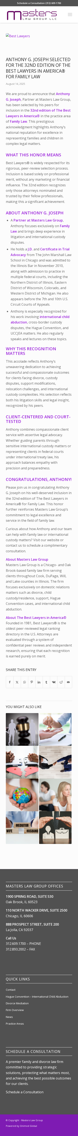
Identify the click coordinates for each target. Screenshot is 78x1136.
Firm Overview (15, 1010)
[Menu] (70, 14)
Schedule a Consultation (24, 1092)
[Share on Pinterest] (31, 682)
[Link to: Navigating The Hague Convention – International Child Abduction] (22, 795)
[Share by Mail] (68, 682)
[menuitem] (70, 14)
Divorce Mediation (17, 1003)
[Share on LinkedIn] (39, 682)
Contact (10, 990)
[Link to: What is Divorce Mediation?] (22, 827)
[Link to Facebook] (50, 1131)
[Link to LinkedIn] (56, 1131)
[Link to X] (63, 1131)
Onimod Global (28, 1125)
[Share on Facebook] (9, 682)
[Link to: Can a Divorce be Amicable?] (55, 762)
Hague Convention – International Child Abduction (37, 996)
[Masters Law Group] (32, 14)
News (9, 1017)
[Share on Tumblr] (46, 682)
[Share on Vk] (53, 682)
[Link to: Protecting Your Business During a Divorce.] (55, 827)
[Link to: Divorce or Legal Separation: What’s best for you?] (55, 795)
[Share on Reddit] (60, 682)
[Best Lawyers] (34, 44)
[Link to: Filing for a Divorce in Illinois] (22, 762)
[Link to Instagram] (69, 1131)
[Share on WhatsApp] (24, 682)
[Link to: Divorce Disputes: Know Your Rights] (55, 729)
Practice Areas (15, 1023)
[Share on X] (17, 682)
